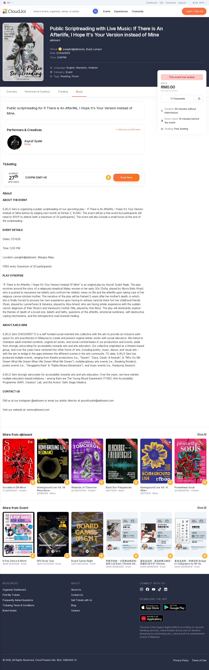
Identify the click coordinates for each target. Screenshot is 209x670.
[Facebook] (147, 589)
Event (69, 72)
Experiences (121, 11)
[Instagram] (141, 589)
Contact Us (77, 594)
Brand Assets (10, 610)
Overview (12, 91)
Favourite (179, 98)
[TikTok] (159, 589)
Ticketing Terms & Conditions (18, 605)
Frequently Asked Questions (18, 600)
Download (171, 2)
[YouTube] (153, 589)
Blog (73, 605)
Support (182, 2)
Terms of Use (199, 660)
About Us (76, 589)
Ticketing (63, 91)
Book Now (126, 177)
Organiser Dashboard (14, 589)
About (79, 91)
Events (106, 11)
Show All (201, 434)
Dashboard (151, 2)
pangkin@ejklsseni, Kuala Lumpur (82, 49)
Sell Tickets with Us (81, 600)
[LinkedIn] (165, 589)
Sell (161, 2)
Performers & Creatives (37, 91)
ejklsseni (55, 40)
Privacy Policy (181, 660)
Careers (75, 610)
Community (138, 11)
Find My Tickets (11, 594)
